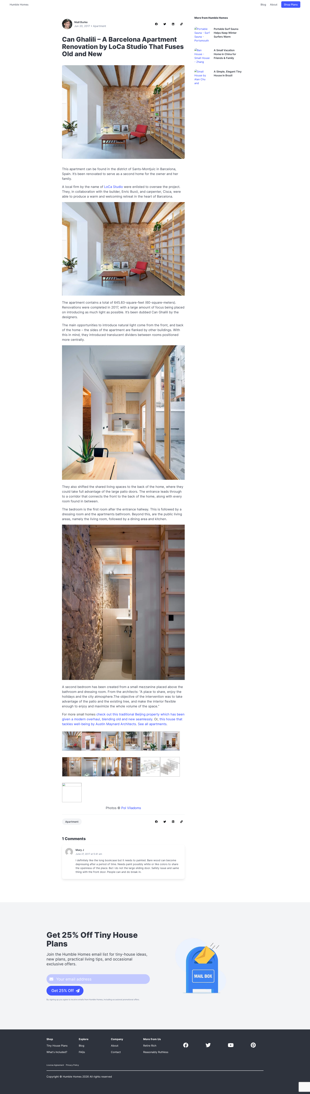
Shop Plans (291, 4)
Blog (263, 4)
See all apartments (152, 724)
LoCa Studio (113, 187)
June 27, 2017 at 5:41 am (89, 854)
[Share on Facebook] (156, 24)
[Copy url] (181, 24)
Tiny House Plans (56, 1045)
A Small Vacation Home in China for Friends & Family (225, 54)
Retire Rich (149, 1045)
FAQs (82, 1052)
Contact (116, 1052)
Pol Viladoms (131, 808)
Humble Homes (19, 4)
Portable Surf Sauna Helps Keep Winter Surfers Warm (226, 32)
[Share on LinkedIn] (173, 24)
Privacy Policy (72, 1065)
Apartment (99, 26)
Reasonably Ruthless (155, 1052)
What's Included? (56, 1052)
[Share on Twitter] (164, 24)
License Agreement (55, 1065)
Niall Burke (81, 22)
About (273, 4)
